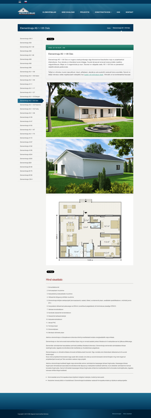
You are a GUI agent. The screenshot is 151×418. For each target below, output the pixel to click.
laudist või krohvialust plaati (93, 74)
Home (109, 28)
